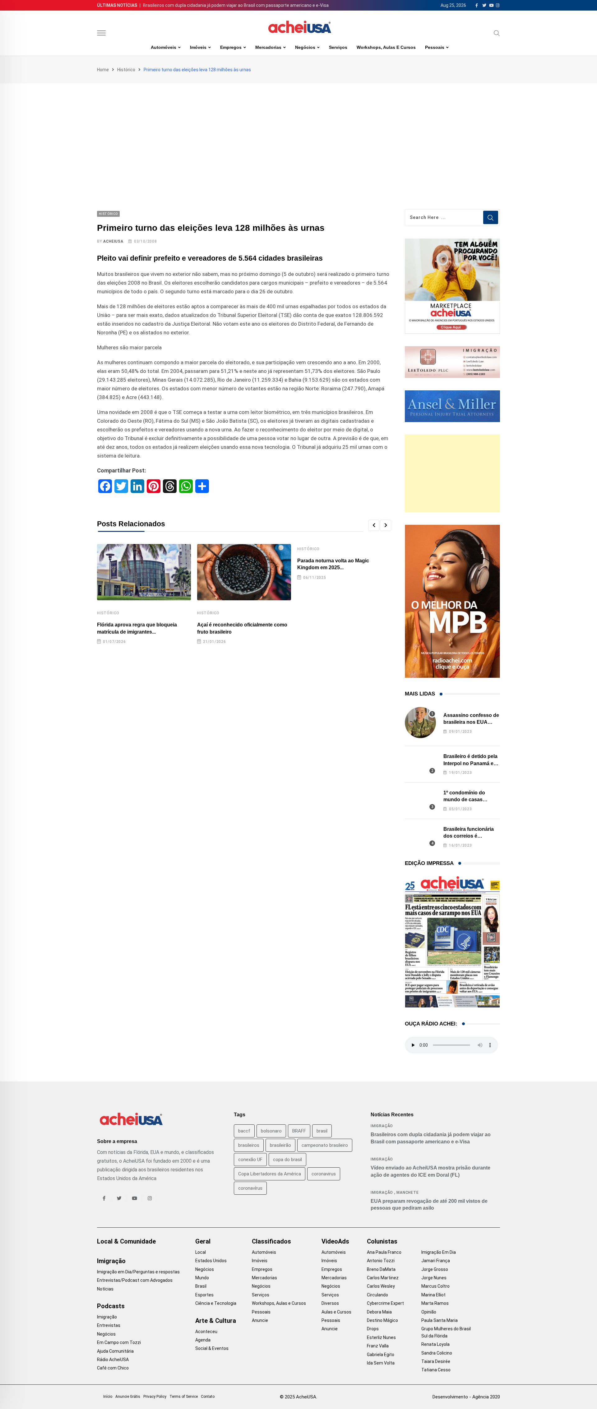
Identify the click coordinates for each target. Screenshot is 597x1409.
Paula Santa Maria (439, 1320)
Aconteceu (206, 1331)
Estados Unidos (211, 1260)
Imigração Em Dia (438, 1252)
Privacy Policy (154, 1396)
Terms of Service (183, 1396)
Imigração (382, 1126)
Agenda (203, 1339)
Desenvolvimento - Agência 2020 (466, 1397)
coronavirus (324, 1174)
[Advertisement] (298, 130)
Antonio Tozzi (381, 1260)
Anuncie (260, 1320)
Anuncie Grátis (127, 1396)
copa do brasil (287, 1159)
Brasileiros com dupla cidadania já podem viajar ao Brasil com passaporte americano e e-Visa (236, 5)
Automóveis (163, 47)
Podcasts (111, 1306)
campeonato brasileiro (325, 1145)
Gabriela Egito (380, 1354)
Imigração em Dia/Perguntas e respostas (138, 1271)
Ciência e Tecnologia (215, 1303)
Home (103, 69)
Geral (203, 1241)
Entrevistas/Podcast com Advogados (135, 1280)
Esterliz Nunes (381, 1337)
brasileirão (280, 1145)
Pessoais (434, 47)
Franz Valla (378, 1345)
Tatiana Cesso (436, 1369)
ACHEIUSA (113, 241)
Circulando (377, 1294)
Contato (208, 1396)
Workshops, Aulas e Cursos (386, 47)
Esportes (204, 1294)
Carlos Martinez (383, 1277)
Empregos (231, 47)
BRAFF (299, 1131)
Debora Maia (379, 1311)
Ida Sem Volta (381, 1362)
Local (200, 1252)
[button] (373, 525)
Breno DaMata (381, 1269)
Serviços (338, 47)
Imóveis (198, 47)
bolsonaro (271, 1131)
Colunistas (382, 1241)
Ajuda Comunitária (115, 1351)
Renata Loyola (435, 1344)
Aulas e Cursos (336, 1311)
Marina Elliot (433, 1294)
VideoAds (335, 1241)
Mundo (202, 1277)
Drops (373, 1328)
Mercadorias (268, 47)
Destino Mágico (382, 1320)
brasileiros (248, 1145)
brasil (322, 1131)
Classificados (271, 1241)
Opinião (428, 1311)
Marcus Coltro (435, 1286)
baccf (244, 1131)
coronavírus (250, 1188)
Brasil (200, 1286)
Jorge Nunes (434, 1277)
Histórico (126, 69)
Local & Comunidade (126, 1241)
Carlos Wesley (381, 1286)
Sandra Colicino (436, 1353)
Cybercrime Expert (385, 1303)
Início (107, 1396)
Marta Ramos (435, 1303)
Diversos (330, 1303)
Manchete (407, 1192)
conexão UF (250, 1159)
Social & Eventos (212, 1348)
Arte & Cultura (215, 1320)
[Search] (497, 33)
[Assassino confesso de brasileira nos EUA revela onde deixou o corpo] (420, 722)
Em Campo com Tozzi (119, 1342)
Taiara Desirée (435, 1361)
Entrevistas (108, 1325)
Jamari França (435, 1260)
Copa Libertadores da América (269, 1174)
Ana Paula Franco (384, 1252)
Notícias (105, 1288)
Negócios (305, 47)
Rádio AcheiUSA (113, 1359)
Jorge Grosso (434, 1269)
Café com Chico (113, 1367)
